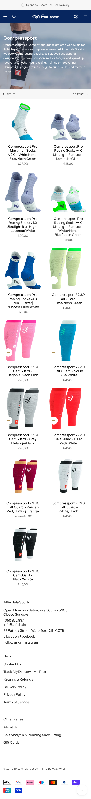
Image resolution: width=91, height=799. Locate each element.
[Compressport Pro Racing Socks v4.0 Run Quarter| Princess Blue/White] (23, 268)
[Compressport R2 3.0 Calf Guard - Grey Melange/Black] (23, 408)
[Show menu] (6, 16)
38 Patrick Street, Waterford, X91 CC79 (33, 630)
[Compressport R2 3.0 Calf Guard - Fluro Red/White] (68, 408)
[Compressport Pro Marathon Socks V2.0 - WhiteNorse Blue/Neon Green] (23, 119)
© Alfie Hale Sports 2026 (20, 769)
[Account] (76, 16)
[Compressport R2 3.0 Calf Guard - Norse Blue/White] (68, 340)
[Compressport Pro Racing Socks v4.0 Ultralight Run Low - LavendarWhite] (68, 119)
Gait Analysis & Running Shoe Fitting (32, 735)
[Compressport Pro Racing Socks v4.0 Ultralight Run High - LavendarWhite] (23, 192)
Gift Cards (11, 742)
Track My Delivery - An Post (24, 672)
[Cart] (85, 16)
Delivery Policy (14, 687)
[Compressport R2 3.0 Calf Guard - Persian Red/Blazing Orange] (23, 476)
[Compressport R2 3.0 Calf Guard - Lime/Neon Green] (68, 268)
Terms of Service (16, 702)
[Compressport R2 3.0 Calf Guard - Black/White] (23, 544)
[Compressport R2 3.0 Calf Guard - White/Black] (68, 476)
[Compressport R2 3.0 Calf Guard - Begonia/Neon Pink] (23, 340)
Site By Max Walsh (54, 769)
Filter (7, 94)
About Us (10, 727)
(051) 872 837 (13, 620)
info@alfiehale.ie (16, 624)
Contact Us (12, 664)
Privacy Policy (14, 694)
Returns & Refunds (18, 679)
